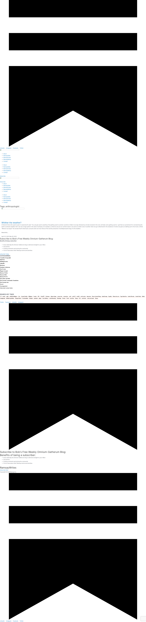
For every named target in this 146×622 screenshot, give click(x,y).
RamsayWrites (7, 159)
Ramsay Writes (4, 273)
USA (80, 298)
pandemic (36, 298)
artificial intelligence (13, 296)
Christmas (47, 296)
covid (70, 296)
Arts (19, 296)
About (5, 154)
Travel (1, 284)
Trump (76, 298)
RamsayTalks (6, 155)
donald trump (104, 296)
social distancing (52, 298)
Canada (34, 296)
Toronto (63, 298)
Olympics (31, 298)
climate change (53, 296)
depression (89, 296)
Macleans (2, 265)
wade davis (84, 298)
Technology (59, 298)
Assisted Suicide (24, 296)
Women (96, 298)
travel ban (72, 298)
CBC (39, 296)
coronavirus (65, 296)
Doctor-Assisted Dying (96, 296)
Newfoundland (25, 298)
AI (0, 296)
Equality (110, 296)
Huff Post (2, 259)
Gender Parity (138, 296)
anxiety (4, 296)
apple (7, 296)
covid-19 (73, 296)
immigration (2, 298)
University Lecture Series (6, 288)
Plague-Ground (4, 271)
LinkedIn (2, 263)
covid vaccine (83, 296)
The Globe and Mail (5, 278)
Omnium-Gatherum (5, 267)
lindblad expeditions (10, 298)
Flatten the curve (116, 296)
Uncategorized (3, 286)
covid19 (77, 296)
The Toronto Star (4, 282)
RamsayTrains (7, 157)
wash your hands (90, 298)
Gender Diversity (131, 296)
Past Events (3, 269)
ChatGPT (42, 296)
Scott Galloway (45, 298)
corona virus (59, 296)
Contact (5, 161)
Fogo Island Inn (123, 296)
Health (143, 296)
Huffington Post (4, 261)
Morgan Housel (18, 298)
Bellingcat (30, 296)
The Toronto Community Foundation (9, 280)
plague (40, 298)
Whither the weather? (11, 222)
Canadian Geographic (5, 257)
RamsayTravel (3, 276)
